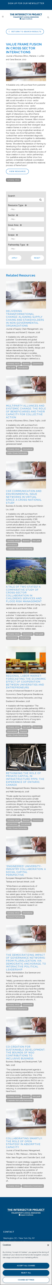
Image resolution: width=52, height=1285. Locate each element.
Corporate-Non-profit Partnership (19, 549)
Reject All (26, 1273)
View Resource (17, 171)
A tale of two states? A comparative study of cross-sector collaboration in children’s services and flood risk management (24, 594)
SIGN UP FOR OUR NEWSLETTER (26, 3)
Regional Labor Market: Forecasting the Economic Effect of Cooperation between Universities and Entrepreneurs (26, 681)
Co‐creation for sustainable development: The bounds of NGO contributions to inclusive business (25, 1052)
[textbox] (27, 209)
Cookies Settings (26, 1280)
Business (26, 364)
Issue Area (13, 225)
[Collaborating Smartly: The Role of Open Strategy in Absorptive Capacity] (26, 1135)
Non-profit (11, 368)
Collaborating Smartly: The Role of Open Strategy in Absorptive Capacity (24, 1143)
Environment (12, 638)
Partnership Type (16, 245)
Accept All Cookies (26, 1266)
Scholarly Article (13, 180)
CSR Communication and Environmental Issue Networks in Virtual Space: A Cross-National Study (24, 497)
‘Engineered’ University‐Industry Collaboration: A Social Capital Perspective (26, 870)
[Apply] (40, 200)
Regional (23, 731)
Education (37, 727)
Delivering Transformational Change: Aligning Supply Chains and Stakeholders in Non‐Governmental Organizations (25, 318)
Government (37, 364)
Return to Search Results (26, 32)
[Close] (48, 1245)
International (23, 368)
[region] (26, 1263)
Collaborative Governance (17, 1009)
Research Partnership (15, 917)
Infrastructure (12, 824)
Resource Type (15, 205)
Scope (11, 235)
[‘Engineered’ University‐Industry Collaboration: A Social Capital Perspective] (26, 863)
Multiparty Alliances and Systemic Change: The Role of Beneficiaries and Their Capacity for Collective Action (26, 411)
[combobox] (26, 209)
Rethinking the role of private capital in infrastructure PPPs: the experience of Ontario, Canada (25, 779)
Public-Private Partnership (17, 453)
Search (11, 196)
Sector (11, 215)
